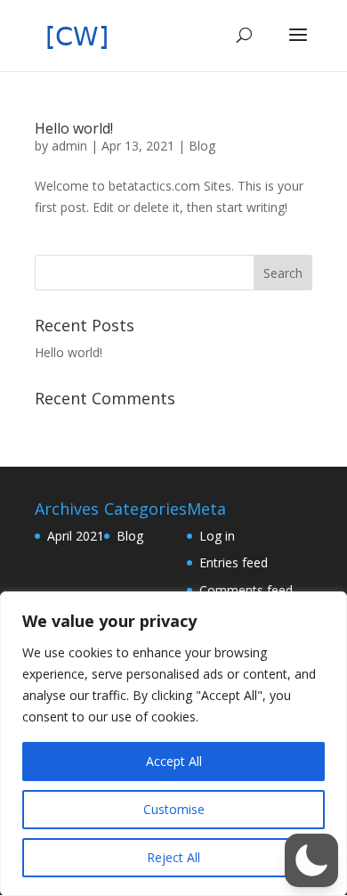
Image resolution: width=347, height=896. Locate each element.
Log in (217, 535)
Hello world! (74, 128)
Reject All (173, 857)
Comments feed (246, 590)
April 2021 (75, 535)
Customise (174, 809)
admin (69, 145)
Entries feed (233, 562)
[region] (173, 743)
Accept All (174, 761)
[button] (311, 860)
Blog (202, 145)
